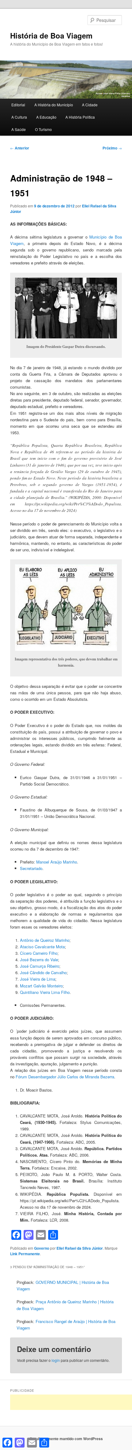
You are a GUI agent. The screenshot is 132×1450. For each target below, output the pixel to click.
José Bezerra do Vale (39, 959)
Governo (41, 1248)
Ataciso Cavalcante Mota (42, 947)
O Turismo (43, 129)
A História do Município (53, 104)
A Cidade (90, 104)
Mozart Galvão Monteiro (41, 986)
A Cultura (19, 117)
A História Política (80, 117)
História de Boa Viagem (51, 35)
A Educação (46, 117)
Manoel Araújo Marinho (56, 862)
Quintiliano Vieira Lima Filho (45, 992)
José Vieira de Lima (37, 979)
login (56, 1360)
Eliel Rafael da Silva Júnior (79, 1248)
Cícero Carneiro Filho (38, 953)
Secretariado (31, 868)
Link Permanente (25, 1253)
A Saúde (18, 129)
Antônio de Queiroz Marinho (44, 940)
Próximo (112, 148)
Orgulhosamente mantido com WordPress (66, 1438)
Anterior (19, 148)
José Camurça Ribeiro (39, 966)
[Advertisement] (71, 1402)
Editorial (18, 104)
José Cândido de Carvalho (43, 972)
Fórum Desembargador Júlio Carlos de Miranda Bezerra (65, 1077)
